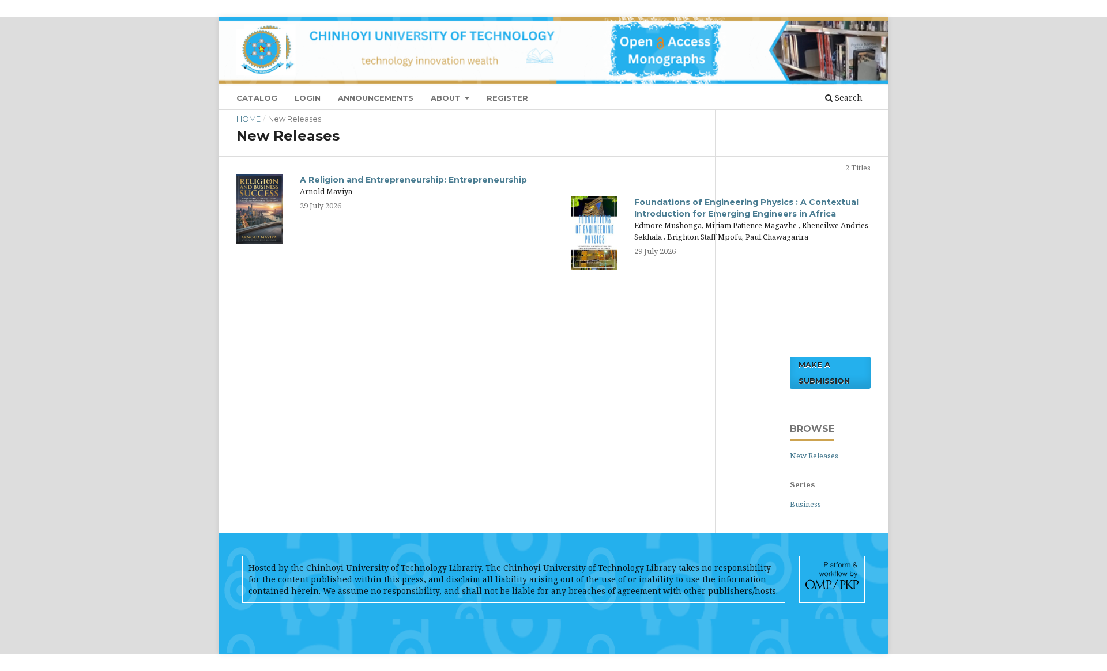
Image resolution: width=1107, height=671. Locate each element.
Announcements (375, 98)
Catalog (256, 98)
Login (308, 98)
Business (805, 504)
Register (507, 98)
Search (848, 97)
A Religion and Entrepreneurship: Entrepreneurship (413, 180)
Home (248, 118)
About (447, 98)
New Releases (814, 455)
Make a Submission (824, 372)
